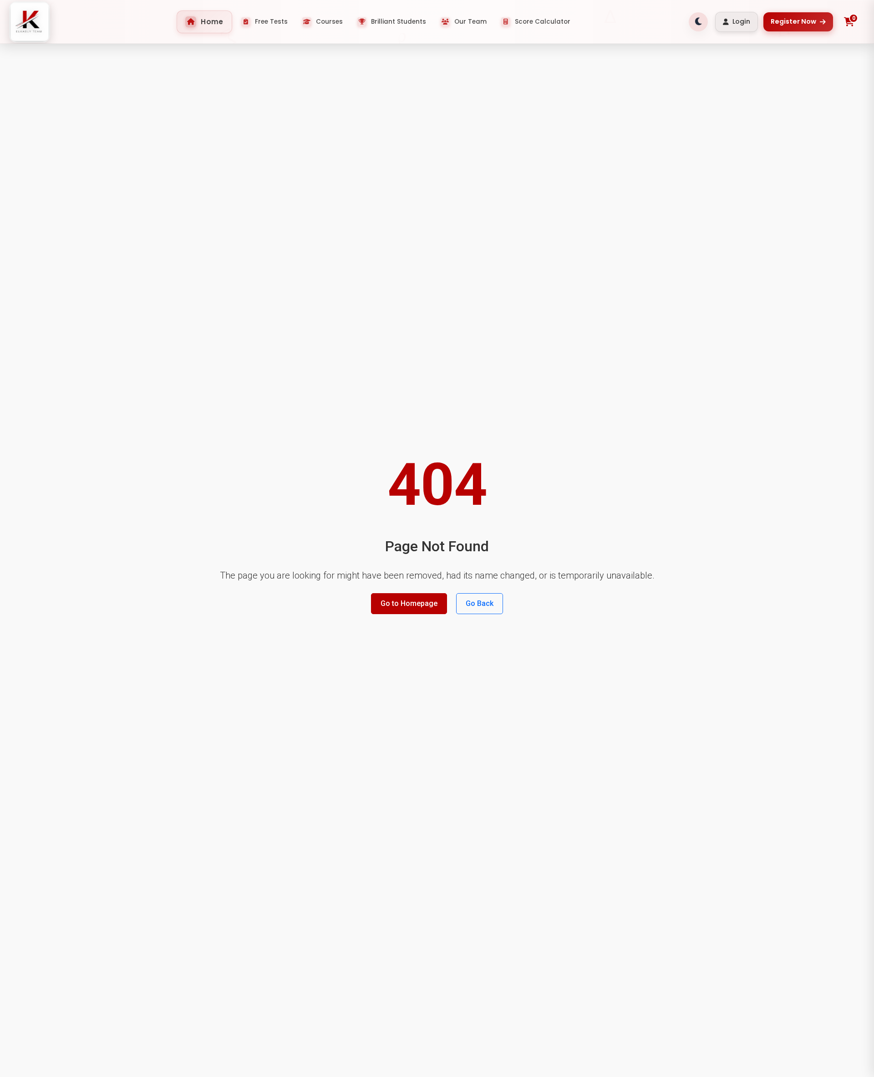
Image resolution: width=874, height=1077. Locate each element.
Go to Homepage (409, 603)
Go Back (479, 603)
